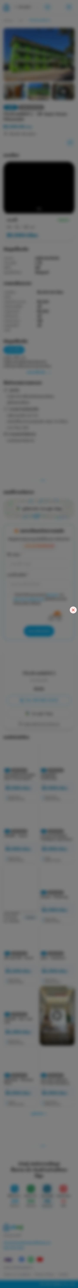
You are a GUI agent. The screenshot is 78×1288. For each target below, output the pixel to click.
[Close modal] (73, 609)
